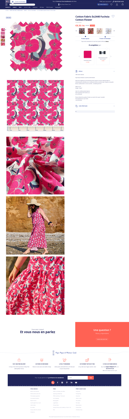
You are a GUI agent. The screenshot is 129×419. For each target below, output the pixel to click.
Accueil (7, 10)
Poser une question (102, 339)
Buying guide (58, 7)
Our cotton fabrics (32, 10)
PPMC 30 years (49, 7)
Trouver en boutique (105, 38)
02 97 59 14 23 (110, 368)
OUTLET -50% (27, 7)
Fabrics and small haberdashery (16, 10)
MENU (6, 5)
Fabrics (25, 10)
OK (91, 378)
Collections (35, 7)
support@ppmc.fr (111, 366)
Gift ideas (42, 7)
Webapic (78, 416)
